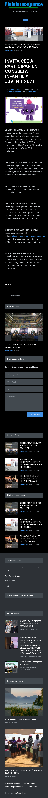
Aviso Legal (29, 784)
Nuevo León (9, 50)
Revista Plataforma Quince (29, 667)
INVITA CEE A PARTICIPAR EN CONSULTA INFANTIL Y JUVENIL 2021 (21, 71)
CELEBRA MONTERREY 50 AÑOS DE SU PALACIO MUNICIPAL (30, 445)
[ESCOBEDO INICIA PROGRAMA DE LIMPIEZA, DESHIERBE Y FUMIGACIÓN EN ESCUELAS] (24, 34)
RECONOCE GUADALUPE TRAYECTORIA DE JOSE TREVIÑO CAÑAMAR (30, 478)
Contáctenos (31, 786)
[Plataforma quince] (24, 5)
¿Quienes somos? (13, 784)
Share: (8, 285)
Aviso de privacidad (14, 786)
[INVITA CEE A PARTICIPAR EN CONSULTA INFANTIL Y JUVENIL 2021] (24, 110)
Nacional (8, 776)
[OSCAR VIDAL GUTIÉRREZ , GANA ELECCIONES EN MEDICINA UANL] (11, 626)
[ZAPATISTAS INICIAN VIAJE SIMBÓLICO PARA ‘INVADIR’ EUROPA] (24, 748)
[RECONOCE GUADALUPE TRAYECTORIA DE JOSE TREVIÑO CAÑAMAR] (11, 481)
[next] (40, 38)
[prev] (8, 38)
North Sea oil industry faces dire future (20, 719)
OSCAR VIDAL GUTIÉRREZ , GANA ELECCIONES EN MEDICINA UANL (31, 623)
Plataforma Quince (20, 793)
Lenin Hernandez (14, 92)
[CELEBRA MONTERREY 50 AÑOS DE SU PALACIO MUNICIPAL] (24, 327)
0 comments (31, 92)
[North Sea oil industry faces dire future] (24, 702)
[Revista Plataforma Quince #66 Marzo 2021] (11, 667)
